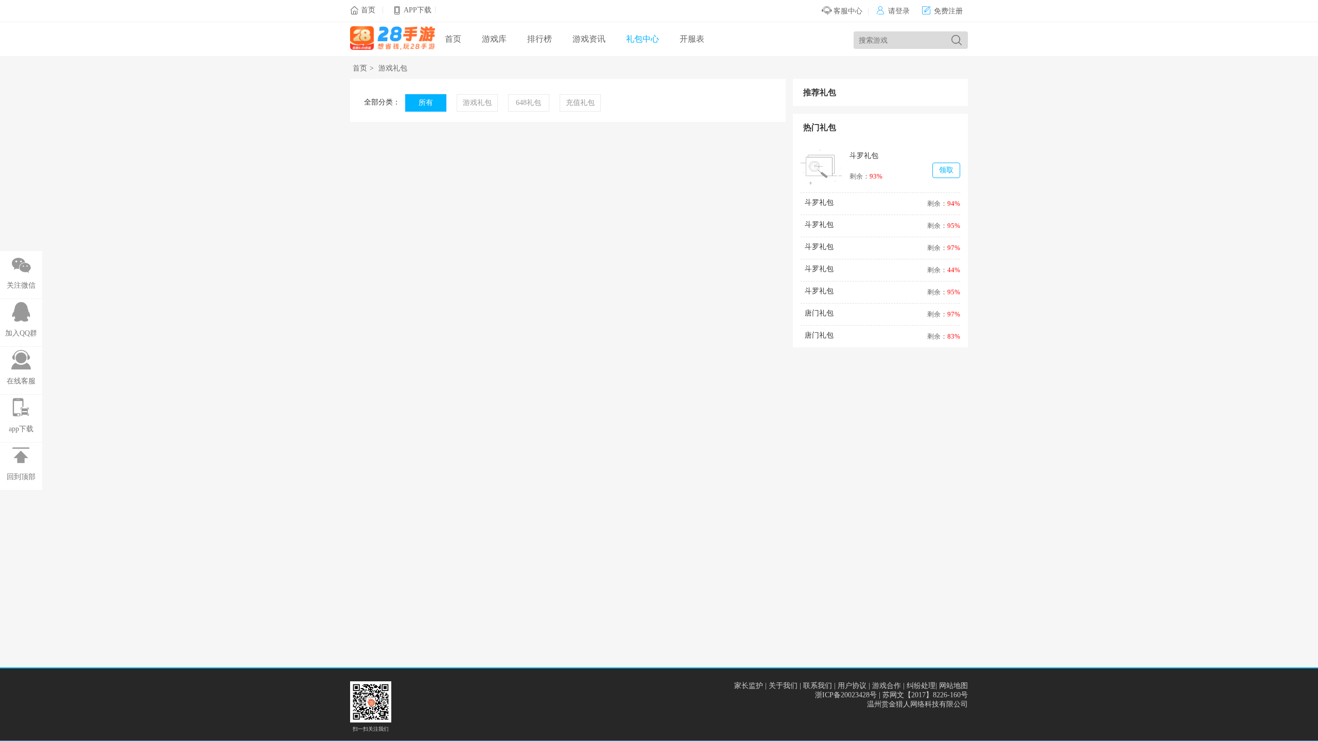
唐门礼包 (819, 313)
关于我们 (783, 686)
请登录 (893, 11)
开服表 (692, 38)
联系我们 (817, 686)
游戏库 (494, 38)
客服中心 (846, 11)
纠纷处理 (921, 686)
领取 (946, 170)
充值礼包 (580, 103)
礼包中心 (642, 38)
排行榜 (539, 38)
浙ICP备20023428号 (846, 695)
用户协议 (852, 686)
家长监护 (748, 686)
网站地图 (953, 686)
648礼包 (528, 103)
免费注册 (942, 11)
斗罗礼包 (863, 156)
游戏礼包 (392, 68)
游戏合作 (886, 686)
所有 (426, 103)
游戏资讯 (589, 38)
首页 (368, 10)
